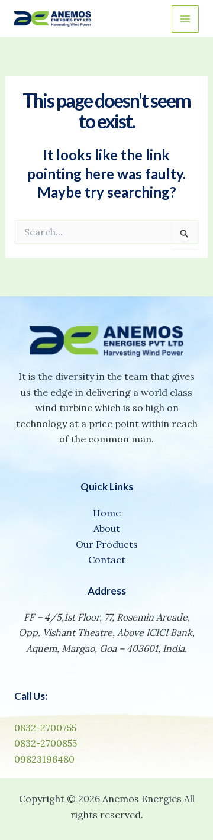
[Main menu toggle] (185, 19)
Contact (106, 560)
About (106, 528)
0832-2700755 (45, 728)
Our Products (107, 544)
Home (107, 513)
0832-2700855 (45, 743)
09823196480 (44, 759)
